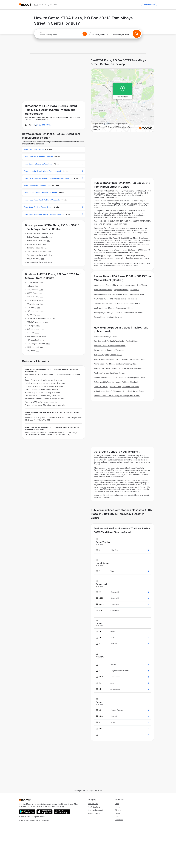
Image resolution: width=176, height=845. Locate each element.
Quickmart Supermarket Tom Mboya (129, 313)
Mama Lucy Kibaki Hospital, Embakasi (127, 368)
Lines (117, 804)
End (90, 32)
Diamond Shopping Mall (103, 303)
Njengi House (99, 285)
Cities (117, 816)
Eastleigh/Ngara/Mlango (103, 313)
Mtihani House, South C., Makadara (107, 391)
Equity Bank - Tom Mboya (104, 308)
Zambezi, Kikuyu (132, 341)
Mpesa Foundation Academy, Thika (122, 364)
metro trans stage (121, 303)
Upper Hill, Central (101, 387)
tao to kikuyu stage (127, 285)
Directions (119, 820)
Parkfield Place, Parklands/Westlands (124, 387)
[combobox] (59, 34)
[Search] (137, 34)
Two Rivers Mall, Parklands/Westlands (109, 341)
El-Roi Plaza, (135, 303)
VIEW (51, 233)
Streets (118, 810)
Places (117, 807)
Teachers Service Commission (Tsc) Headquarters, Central (117, 396)
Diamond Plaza (112, 285)
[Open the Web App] (62, 811)
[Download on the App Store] (44, 811)
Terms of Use (23, 820)
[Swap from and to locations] (84, 34)
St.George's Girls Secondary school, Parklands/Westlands (116, 382)
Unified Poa (135, 290)
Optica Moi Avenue (114, 317)
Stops (117, 813)
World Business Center (103, 290)
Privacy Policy (35, 820)
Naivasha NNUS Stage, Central (105, 336)
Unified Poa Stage (137, 294)
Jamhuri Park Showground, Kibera (132, 378)
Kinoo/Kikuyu (142, 285)
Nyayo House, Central (102, 368)
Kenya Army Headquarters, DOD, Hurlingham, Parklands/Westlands (119, 359)
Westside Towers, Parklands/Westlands (109, 346)
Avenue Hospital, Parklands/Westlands (109, 350)
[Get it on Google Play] (27, 811)
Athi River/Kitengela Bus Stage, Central (109, 373)
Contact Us (45, 820)
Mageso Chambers (121, 290)
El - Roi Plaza (133, 299)
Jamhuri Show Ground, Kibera (105, 378)
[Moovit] (25, 4)
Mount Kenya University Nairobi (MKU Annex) (111, 294)
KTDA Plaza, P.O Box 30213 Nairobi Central (110, 299)
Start (40, 32)
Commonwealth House (124, 308)
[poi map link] (122, 100)
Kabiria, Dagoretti (100, 364)
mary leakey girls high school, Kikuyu (108, 355)
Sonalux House (99, 317)
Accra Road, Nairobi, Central (133, 391)
